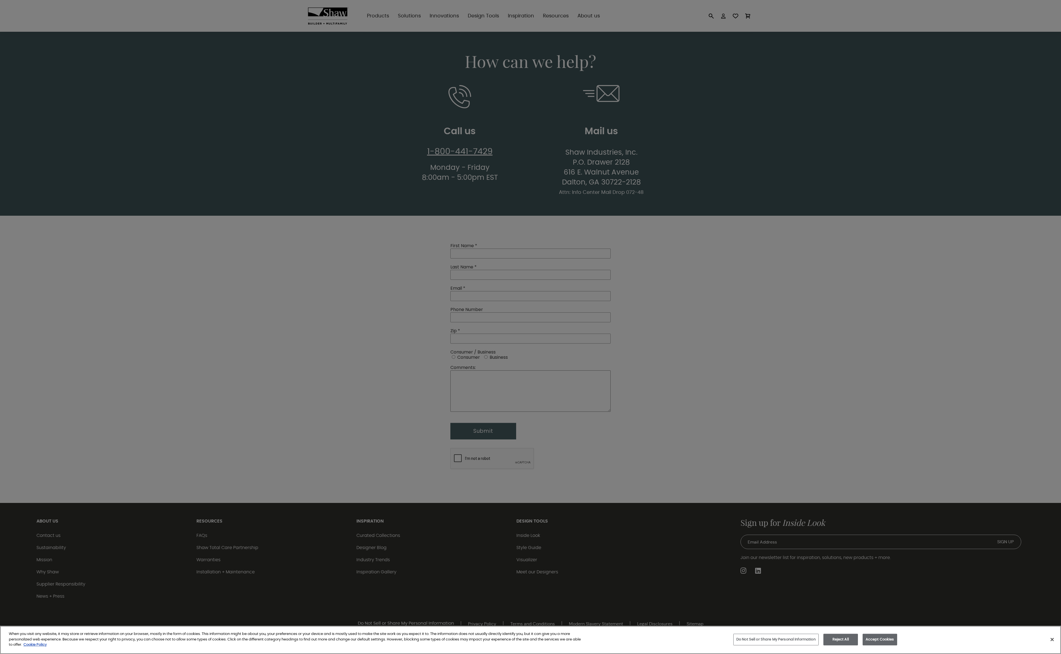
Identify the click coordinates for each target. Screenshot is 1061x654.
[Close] (1052, 640)
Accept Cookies (880, 639)
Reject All (840, 639)
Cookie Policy (35, 645)
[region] (530, 640)
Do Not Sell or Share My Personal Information (776, 639)
